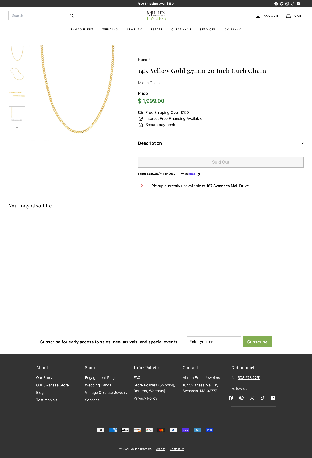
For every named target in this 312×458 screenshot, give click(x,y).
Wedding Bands (98, 385)
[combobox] (42, 15)
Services (208, 29)
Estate (156, 29)
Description (150, 143)
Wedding (110, 29)
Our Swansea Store (52, 385)
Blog (40, 392)
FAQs (138, 378)
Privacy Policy (145, 398)
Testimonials (46, 400)
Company (233, 29)
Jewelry (134, 29)
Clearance (181, 29)
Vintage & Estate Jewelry (106, 392)
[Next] (16, 126)
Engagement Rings (101, 378)
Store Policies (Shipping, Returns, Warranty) (154, 388)
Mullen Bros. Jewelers (201, 378)
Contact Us (177, 449)
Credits (160, 449)
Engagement (82, 29)
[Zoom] (76, 93)
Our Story (44, 378)
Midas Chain (149, 83)
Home (143, 60)
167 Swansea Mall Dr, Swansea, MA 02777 (200, 388)
